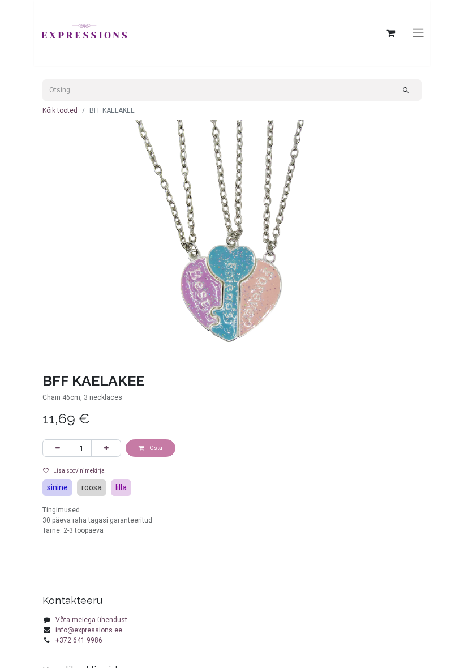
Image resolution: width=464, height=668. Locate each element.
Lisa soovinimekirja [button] (79, 471)
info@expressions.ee (88, 630)
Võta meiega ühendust (91, 620)
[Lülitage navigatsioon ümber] (418, 33)
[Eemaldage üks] (57, 448)
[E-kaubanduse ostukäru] (390, 33)
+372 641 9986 (78, 640)
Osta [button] (155, 448)
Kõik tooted (60, 110)
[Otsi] (406, 90)
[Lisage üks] (106, 448)
